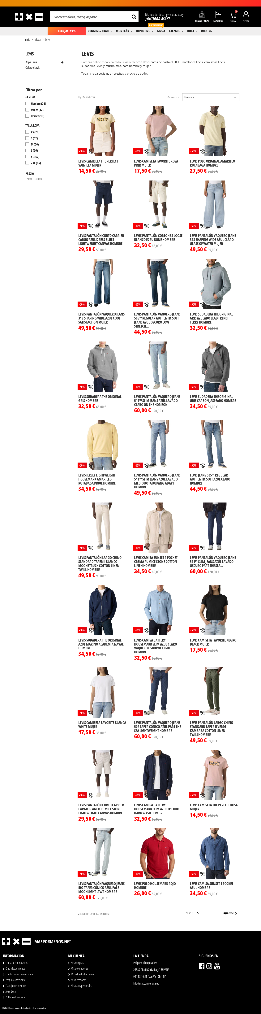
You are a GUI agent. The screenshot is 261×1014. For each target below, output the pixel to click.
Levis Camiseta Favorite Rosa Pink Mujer (156, 163)
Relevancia (210, 97)
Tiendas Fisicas (202, 21)
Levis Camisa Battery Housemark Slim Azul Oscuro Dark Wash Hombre (156, 809)
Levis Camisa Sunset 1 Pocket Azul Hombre (211, 885)
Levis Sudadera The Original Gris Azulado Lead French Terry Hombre (211, 318)
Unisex (37, 116)
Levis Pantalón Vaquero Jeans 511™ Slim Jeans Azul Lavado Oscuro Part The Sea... (213, 561)
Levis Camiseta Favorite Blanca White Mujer (102, 724)
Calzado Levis (32, 68)
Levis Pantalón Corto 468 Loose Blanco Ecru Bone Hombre (158, 237)
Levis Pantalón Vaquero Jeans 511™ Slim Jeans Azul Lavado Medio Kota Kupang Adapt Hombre (157, 481)
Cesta (233, 21)
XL (35, 157)
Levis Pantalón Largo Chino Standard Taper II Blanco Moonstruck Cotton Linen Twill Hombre (100, 563)
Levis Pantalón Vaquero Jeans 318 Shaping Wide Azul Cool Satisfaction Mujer (101, 318)
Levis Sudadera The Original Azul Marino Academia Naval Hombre (101, 644)
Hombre (38, 104)
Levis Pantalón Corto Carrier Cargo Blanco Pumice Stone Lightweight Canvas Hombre (101, 809)
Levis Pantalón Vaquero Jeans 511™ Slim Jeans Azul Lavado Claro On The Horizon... (157, 400)
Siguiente (230, 913)
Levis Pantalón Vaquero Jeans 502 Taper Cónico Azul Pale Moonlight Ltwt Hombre (101, 887)
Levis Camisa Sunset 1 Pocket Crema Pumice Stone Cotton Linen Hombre (156, 561)
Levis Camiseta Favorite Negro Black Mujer (213, 642)
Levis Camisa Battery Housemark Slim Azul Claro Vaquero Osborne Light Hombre (155, 646)
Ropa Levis (31, 62)
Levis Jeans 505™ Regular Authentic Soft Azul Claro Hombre (210, 479)
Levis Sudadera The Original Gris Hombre (100, 398)
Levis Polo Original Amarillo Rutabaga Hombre (212, 163)
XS (35, 132)
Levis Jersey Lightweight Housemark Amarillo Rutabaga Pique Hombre (97, 479)
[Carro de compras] (233, 14)
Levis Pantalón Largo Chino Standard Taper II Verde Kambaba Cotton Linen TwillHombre (211, 728)
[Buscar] (134, 16)
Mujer (37, 110)
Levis (29, 53)
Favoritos (218, 21)
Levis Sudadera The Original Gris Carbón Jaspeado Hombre (213, 398)
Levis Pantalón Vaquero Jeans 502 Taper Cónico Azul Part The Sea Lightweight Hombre (157, 726)
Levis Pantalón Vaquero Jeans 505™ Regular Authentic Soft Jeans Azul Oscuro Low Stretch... (157, 320)
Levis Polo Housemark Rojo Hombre (155, 885)
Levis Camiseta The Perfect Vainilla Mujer (98, 163)
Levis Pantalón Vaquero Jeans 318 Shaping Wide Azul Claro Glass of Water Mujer (213, 239)
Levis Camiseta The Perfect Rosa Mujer (214, 807)
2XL (36, 163)
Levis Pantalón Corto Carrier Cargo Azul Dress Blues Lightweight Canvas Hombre (101, 239)
